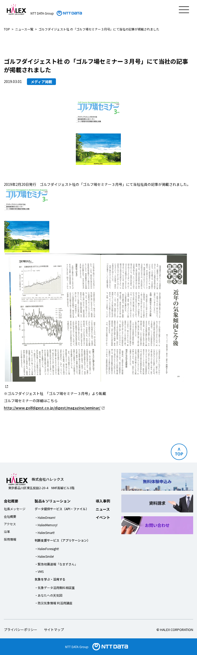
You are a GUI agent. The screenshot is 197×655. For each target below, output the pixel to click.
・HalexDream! (45, 517)
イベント (103, 517)
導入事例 (103, 500)
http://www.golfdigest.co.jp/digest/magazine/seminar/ (52, 407)
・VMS (39, 571)
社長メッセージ (14, 509)
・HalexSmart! (45, 532)
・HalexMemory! (46, 525)
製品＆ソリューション (53, 500)
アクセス (10, 524)
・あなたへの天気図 (48, 595)
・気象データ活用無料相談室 (55, 587)
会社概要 (11, 500)
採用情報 (10, 539)
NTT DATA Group (76, 647)
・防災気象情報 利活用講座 (53, 603)
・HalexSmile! (44, 556)
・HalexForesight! (47, 548)
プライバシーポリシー (20, 629)
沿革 (7, 531)
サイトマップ (54, 629)
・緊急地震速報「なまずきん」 (56, 564)
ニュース (103, 509)
